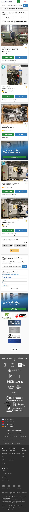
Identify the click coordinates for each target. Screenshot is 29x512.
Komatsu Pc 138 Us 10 (20, 440)
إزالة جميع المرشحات (8, 21)
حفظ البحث (15, 250)
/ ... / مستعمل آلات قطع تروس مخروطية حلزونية (13, 8)
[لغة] (25, 1)
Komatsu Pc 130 (22, 436)
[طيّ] (14, 62)
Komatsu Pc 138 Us (19, 443)
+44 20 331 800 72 (9, 419)
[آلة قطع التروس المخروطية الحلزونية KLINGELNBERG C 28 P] (14, 171)
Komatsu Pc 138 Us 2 (8, 440)
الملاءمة (21, 17)
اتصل (22, 57)
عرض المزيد (15, 288)
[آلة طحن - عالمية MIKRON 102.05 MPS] (14, 75)
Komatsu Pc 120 (9, 443)
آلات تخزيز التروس (7, 245)
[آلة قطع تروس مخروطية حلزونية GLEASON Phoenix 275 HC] (14, 35)
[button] (27, 1)
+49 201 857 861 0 (9, 422)
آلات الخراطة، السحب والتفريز (14, 433)
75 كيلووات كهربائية (6, 277)
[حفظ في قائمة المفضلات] (26, 48)
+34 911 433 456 (9, 426)
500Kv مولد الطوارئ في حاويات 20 (10, 274)
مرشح (8, 17)
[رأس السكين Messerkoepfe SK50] (14, 114)
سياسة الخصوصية (19, 507)
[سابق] (2, 36)
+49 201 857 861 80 (9, 424)
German (4, 283)
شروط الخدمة (7, 509)
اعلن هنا (15, 349)
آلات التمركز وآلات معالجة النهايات (10, 436)
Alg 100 (4, 280)
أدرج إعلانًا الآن (14, 157)
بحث (26, 5)
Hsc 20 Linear (5, 286)
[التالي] (26, 36)
